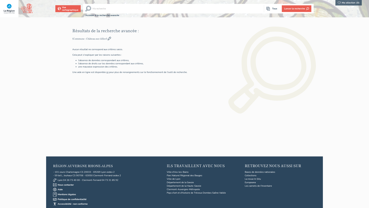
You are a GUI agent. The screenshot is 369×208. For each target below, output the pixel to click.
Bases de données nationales (260, 172)
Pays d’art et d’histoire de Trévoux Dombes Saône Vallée (196, 192)
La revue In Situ (253, 179)
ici (107, 72)
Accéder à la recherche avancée (102, 15)
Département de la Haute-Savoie (184, 185)
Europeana (250, 182)
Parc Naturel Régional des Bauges (184, 175)
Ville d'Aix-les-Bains (178, 172)
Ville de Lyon (173, 179)
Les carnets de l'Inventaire (258, 185)
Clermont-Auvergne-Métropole (183, 189)
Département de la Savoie (180, 182)
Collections (250, 175)
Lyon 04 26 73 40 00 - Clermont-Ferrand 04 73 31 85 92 (88, 180)
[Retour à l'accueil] (9, 8)
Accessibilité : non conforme (73, 204)
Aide (60, 189)
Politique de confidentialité (72, 199)
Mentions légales (67, 194)
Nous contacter (66, 184)
